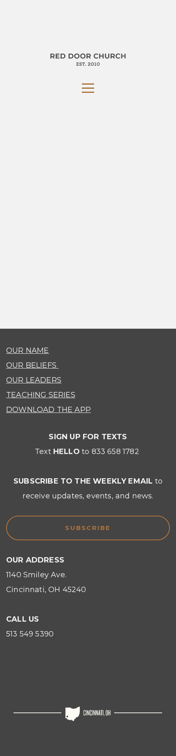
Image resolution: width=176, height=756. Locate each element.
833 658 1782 (115, 451)
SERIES (60, 394)
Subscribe (88, 528)
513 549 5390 (30, 633)
